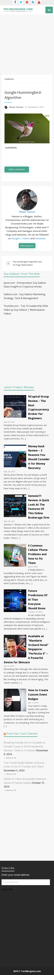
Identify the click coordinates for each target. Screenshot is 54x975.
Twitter (26, 238)
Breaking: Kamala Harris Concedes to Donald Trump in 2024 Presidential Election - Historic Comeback (24, 746)
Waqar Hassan (16, 107)
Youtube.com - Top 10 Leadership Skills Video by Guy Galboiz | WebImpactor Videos (26, 309)
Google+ (16, 238)
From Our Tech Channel (22, 733)
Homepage (9, 79)
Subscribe (7, 889)
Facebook (40, 238)
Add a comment (17, 169)
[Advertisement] (27, 43)
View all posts (27, 245)
